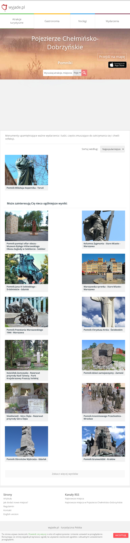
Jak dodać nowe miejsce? (15, 502)
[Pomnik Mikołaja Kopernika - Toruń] (26, 170)
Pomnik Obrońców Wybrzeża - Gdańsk (26, 459)
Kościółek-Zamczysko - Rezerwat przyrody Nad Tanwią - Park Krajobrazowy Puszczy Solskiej (23, 376)
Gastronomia (52, 21)
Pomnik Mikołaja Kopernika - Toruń (25, 187)
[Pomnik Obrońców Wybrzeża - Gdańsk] (26, 441)
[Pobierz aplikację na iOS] (117, 65)
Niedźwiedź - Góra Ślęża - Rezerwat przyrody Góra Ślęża (25, 417)
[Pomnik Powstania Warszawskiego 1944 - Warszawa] (26, 312)
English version (10, 514)
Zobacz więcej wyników (65, 473)
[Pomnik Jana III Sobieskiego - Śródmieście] (26, 269)
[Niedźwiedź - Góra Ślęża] (26, 398)
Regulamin (8, 506)
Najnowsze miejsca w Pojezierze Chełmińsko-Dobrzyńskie (93, 502)
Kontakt (7, 510)
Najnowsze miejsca (74, 498)
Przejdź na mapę (112, 56)
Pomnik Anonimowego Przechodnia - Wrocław (103, 417)
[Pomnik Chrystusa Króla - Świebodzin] (103, 312)
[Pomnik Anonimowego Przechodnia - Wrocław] (103, 398)
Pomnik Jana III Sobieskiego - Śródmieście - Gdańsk (21, 288)
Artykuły (7, 498)
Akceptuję (120, 535)
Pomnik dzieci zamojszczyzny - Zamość (103, 373)
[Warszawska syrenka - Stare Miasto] (103, 269)
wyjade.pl (17, 7)
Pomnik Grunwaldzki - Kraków (99, 459)
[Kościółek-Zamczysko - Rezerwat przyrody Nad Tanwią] (26, 355)
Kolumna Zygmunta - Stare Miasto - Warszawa (102, 245)
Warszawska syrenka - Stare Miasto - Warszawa (103, 288)
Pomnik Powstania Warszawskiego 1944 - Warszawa (25, 331)
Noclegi (82, 21)
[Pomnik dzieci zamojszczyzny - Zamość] (103, 355)
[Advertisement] (65, 105)
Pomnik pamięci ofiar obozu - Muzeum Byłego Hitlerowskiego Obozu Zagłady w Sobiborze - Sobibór (26, 246)
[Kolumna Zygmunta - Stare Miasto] (103, 226)
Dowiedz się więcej (37, 534)
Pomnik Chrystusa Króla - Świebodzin (103, 329)
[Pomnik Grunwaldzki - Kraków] (103, 441)
